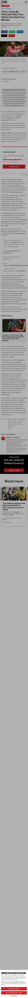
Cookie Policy (14, 995)
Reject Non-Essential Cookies (14, 992)
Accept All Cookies (14, 988)
